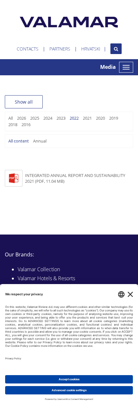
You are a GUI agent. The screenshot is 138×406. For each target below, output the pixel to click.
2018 (12, 124)
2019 (113, 118)
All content (18, 141)
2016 (26, 124)
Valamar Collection (39, 269)
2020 (100, 118)
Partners (59, 49)
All (10, 118)
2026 (21, 118)
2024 (47, 118)
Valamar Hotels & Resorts (46, 278)
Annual (40, 141)
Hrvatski (90, 49)
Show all (24, 102)
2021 (87, 118)
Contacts (28, 49)
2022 (74, 118)
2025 (34, 118)
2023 (60, 118)
